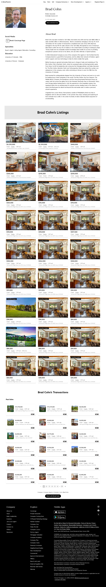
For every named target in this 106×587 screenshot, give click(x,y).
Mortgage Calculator (36, 535)
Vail (61, 492)
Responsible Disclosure (75, 525)
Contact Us (10, 527)
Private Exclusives (35, 513)
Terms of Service (86, 523)
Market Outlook (35, 521)
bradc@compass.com (51, 16)
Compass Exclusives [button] (62, 2)
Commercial (33, 553)
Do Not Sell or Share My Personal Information (67, 523)
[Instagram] (98, 506)
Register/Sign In (99, 2)
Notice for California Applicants (69, 527)
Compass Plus (34, 540)
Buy (45, 2)
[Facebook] (98, 510)
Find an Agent (34, 532)
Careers (9, 524)
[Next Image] (34, 132)
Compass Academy (36, 537)
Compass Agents (48, 492)
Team (8, 513)
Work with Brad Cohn (52, 22)
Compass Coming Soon (37, 516)
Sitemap (32, 569)
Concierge (33, 511)
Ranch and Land (35, 561)
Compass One (34, 524)
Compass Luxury (35, 529)
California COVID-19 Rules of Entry (89, 527)
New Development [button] (76, 2)
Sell (53, 2)
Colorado (56, 492)
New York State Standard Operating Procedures (66, 569)
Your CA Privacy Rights (63, 529)
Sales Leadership (11, 516)
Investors (9, 519)
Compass (40, 492)
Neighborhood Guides (36, 548)
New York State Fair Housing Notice (63, 567)
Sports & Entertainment (37, 556)
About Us (9, 511)
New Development (35, 551)
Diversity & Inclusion (36, 545)
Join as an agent (11, 521)
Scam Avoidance (63, 525)
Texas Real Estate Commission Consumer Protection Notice (69, 564)
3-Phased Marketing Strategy (38, 519)
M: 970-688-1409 (50, 19)
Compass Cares (35, 543)
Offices (9, 529)
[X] (98, 514)
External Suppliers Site (36, 564)
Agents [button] (87, 2)
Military (32, 558)
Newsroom (10, 532)
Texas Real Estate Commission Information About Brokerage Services (71, 563)
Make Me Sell (34, 527)
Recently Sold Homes (36, 566)
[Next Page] (65, 486)
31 (62, 486)
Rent (48, 2)
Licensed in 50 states (60, 579)
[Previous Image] (8, 132)
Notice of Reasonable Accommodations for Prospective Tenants (70, 570)
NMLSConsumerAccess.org (82, 578)
